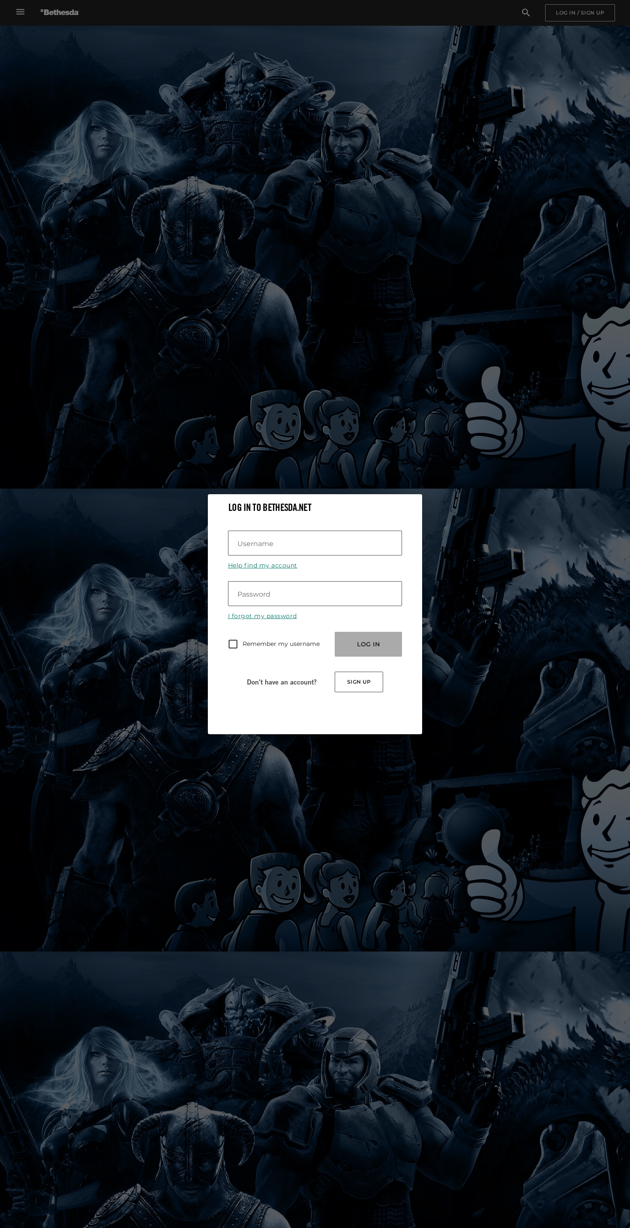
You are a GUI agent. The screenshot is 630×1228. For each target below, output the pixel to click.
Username (255, 543)
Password (253, 594)
